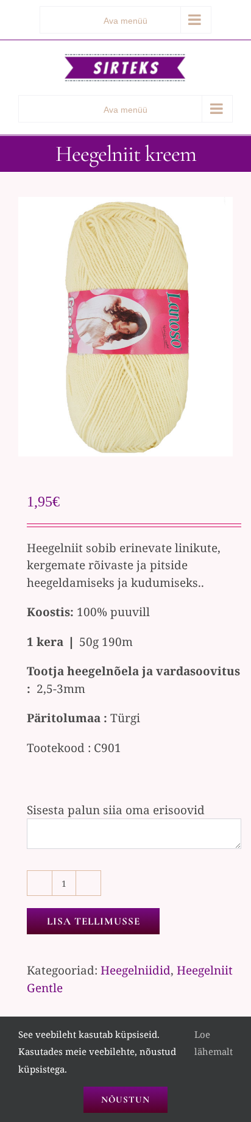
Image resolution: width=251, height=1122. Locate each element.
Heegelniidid (136, 970)
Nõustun (125, 1099)
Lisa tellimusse (93, 921)
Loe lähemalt (213, 1043)
